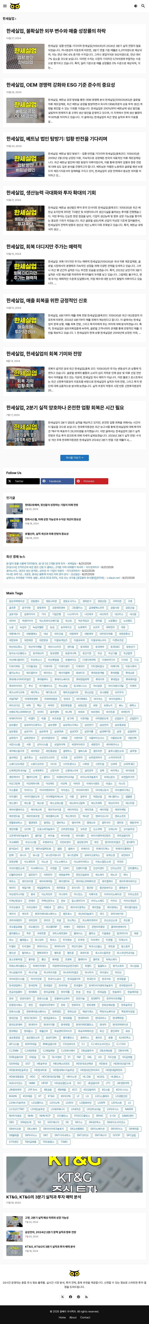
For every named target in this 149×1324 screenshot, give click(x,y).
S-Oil (113, 1115)
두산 (100, 653)
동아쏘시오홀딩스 (18, 653)
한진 (31, 1005)
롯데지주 (100, 679)
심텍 (102, 770)
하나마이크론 (50, 972)
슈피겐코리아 (95, 757)
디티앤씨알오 (97, 666)
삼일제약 (132, 731)
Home (62, 1317)
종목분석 (123, 887)
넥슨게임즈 (83, 620)
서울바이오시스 (96, 738)
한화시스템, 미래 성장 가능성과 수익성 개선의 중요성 (53, 519)
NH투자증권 (15, 1115)
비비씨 (81, 711)
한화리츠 (76, 1005)
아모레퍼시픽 (32, 783)
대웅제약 (73, 633)
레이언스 (48, 672)
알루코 (83, 796)
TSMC (64, 1141)
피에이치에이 (39, 966)
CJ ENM (13, 1050)
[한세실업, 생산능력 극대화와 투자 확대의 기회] (25, 218)
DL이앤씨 (57, 1057)
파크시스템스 (95, 946)
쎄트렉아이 (14, 777)
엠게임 (47, 822)
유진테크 (125, 855)
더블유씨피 (79, 640)
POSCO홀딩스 (82, 1115)
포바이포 (84, 952)
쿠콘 (28, 933)
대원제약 (88, 633)
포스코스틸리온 (102, 952)
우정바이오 (48, 842)
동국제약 (99, 646)
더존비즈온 (118, 640)
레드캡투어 (31, 672)
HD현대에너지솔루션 (63, 1070)
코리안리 (33, 920)
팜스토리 (125, 946)
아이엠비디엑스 (122, 790)
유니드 (23, 855)
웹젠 (59, 848)
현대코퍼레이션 (120, 1024)
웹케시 (71, 848)
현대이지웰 (49, 1024)
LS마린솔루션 (38, 1109)
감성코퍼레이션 (16, 601)
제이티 (12, 887)
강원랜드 (35, 601)
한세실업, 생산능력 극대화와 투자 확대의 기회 (51, 193)
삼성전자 (104, 725)
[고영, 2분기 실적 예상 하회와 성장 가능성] (14, 1221)
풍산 (43, 959)
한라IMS (33, 992)
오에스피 (112, 829)
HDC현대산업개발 (51, 1076)
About (73, 1317)
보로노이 (108, 705)
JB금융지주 (93, 1083)
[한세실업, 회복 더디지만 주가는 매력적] (25, 272)
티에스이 (123, 939)
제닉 (125, 874)
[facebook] (70, 1297)
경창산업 (102, 601)
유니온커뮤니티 (53, 855)
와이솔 (51, 835)
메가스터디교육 (16, 692)
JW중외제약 (15, 1089)
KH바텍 (13, 1096)
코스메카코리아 (90, 920)
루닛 (31, 685)
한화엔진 (56, 1011)
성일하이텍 (59, 744)
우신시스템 (30, 842)
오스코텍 (97, 829)
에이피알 (104, 809)
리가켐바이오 (45, 685)
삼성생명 (52, 725)
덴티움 (70, 646)
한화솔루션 (126, 1005)
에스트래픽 (96, 803)
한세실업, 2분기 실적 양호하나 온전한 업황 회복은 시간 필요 (65, 408)
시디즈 (53, 764)
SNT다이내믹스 (63, 1135)
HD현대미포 (40, 1070)
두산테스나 (36, 659)
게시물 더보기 (73, 457)
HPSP (44, 1083)
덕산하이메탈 (35, 646)
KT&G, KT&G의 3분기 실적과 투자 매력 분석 (43, 1197)
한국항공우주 (125, 985)
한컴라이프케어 (47, 1005)
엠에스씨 (91, 822)
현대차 (103, 1024)
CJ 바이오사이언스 (100, 1044)
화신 (102, 1031)
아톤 (72, 796)
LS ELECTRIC (16, 1109)
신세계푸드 (38, 770)
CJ (83, 1044)
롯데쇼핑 (130, 672)
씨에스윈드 (109, 777)
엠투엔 (120, 822)
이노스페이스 (60, 861)
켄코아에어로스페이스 (46, 913)
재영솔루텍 (64, 874)
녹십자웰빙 (38, 627)
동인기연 (86, 653)
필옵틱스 (102, 966)
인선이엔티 (98, 868)
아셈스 (109, 783)
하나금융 (134, 966)
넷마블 (98, 620)
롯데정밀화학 (82, 679)
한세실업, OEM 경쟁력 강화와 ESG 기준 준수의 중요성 (60, 85)
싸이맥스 (114, 770)
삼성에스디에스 (70, 725)
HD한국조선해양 (84, 1063)
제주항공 (61, 887)
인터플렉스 (133, 868)
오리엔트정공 (67, 829)
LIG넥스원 (117, 1102)
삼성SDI (74, 731)
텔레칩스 (24, 939)
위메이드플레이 (123, 848)
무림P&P (13, 698)
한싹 (11, 998)
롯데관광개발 (97, 672)
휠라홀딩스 (68, 1037)
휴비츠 (98, 1037)
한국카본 (63, 985)
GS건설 (112, 1057)
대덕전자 (110, 627)
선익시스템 (42, 744)
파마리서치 (59, 946)
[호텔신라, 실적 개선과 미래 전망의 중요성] (14, 537)
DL (44, 1057)
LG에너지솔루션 (17, 1102)
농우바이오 (66, 627)
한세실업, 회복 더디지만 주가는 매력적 (44, 247)
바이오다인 (14, 705)
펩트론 (70, 952)
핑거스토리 (118, 966)
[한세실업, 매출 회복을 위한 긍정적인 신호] (25, 326)
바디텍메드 (81, 698)
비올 (43, 718)
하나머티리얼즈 (70, 972)
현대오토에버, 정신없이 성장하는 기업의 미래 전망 (51, 505)
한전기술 (80, 998)
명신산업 (89, 692)
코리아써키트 (117, 913)
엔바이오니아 (101, 816)
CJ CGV (121, 1044)
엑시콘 (85, 816)
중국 (33, 894)
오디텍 (27, 829)
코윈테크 (80, 926)
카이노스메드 (97, 900)
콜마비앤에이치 (118, 926)
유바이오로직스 (92, 855)
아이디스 (28, 790)
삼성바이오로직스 (33, 725)
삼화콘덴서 (29, 738)
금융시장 (114, 607)
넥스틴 (68, 620)
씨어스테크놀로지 (89, 777)
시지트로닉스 (69, 764)
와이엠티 (80, 835)
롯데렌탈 (114, 672)
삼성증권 (13, 731)
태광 (136, 933)
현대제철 (65, 1024)
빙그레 (70, 718)
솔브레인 (13, 757)
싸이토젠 (130, 770)
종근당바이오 (106, 887)
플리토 (96, 959)
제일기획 (26, 887)
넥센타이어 (27, 620)
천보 (63, 900)
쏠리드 (47, 777)
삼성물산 (13, 725)
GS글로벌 (127, 1057)
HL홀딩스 (115, 1076)
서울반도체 (115, 738)
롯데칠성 (115, 679)
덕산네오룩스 (15, 646)
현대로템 (67, 1018)
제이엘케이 (107, 881)
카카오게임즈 (129, 900)
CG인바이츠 (69, 1044)
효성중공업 (14, 1037)
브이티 (40, 711)
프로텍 (68, 959)
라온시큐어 (131, 666)
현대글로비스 (50, 1018)
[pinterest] (78, 1297)
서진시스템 (14, 744)
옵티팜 (38, 835)
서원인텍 (132, 738)
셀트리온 (97, 751)
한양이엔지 (25, 998)
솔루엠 (133, 751)
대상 (46, 633)
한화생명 (91, 1005)
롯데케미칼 (131, 679)
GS (100, 1057)
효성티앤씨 (51, 1037)
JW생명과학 (123, 1083)
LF (78, 1096)
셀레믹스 (67, 751)
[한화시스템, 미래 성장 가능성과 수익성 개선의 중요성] (14, 523)
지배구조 (93, 894)
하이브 (118, 972)
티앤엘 (109, 939)
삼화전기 (13, 738)
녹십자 (23, 627)
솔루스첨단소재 (116, 751)
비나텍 (68, 711)
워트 (96, 842)
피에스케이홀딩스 (18, 966)
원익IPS (131, 842)
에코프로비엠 (32, 816)
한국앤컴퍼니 (15, 985)
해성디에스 (87, 1011)
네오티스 (119, 614)
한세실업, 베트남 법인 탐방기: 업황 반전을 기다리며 (56, 139)
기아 (43, 614)
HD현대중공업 (16, 1076)
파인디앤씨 (77, 946)
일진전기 (33, 874)
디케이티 (80, 666)
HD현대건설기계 (122, 1063)
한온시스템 (42, 998)
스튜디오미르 (37, 764)
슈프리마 (78, 757)
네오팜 (133, 614)
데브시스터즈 (54, 646)
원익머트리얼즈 (112, 842)
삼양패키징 (105, 731)
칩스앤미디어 (78, 900)
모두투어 (119, 692)
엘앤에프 (33, 822)
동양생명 (54, 653)
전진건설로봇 (82, 874)
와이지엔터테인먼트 (101, 835)
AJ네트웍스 (125, 1037)
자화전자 (48, 874)
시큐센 (85, 764)
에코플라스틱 (52, 816)
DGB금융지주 (16, 1057)
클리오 (92, 933)
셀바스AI (82, 751)
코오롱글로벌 (15, 926)
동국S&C (115, 646)
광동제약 (41, 607)
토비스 (53, 939)
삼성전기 (89, 725)
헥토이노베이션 (107, 1011)
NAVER (129, 1109)
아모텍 (64, 783)
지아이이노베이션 (112, 894)
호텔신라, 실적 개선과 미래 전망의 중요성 (47, 534)
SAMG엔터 (128, 1115)
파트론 (111, 946)
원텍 (27, 848)
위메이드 (85, 848)
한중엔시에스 (15, 1005)
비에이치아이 (15, 718)
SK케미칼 (134, 1128)
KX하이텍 (66, 1096)
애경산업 (97, 796)
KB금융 (48, 1089)
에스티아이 (113, 803)
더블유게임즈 (60, 640)
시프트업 (99, 764)
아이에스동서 (101, 790)
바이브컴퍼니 (115, 698)
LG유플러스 (37, 1102)
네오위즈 (104, 614)
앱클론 (129, 796)
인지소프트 (115, 868)
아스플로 (13, 790)
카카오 (113, 900)
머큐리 (133, 685)
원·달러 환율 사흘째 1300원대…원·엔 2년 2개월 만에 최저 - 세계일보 (41, 563)
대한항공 (43, 640)
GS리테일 (14, 1063)
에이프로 (89, 809)
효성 (128, 1031)
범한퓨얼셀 (66, 705)
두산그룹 (112, 653)
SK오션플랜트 (77, 1128)
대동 (123, 627)
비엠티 (32, 718)
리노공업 (63, 685)
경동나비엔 (51, 601)
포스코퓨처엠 (15, 959)
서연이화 (78, 738)
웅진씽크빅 (82, 842)
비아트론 (110, 711)
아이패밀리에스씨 (54, 796)
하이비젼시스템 (16, 979)
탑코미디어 (122, 933)
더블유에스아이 (98, 640)
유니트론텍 (72, 855)
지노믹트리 (46, 894)
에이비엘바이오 (16, 809)
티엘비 (12, 946)
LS (129, 1102)
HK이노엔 (71, 1076)
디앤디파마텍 (89, 659)
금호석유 (13, 614)
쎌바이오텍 (31, 777)
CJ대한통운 (31, 1050)
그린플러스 (77, 607)
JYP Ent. (33, 1089)
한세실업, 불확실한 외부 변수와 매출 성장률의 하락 (56, 31)
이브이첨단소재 (16, 868)
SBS (11, 1122)
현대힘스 (28, 1031)
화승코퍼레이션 (85, 1031)
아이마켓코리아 (47, 790)
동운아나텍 (70, 653)
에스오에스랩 (56, 803)
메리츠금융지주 (70, 692)
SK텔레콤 (14, 1135)
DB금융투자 (87, 1050)
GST (28, 1063)
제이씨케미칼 (45, 881)
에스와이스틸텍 (77, 803)
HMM (32, 1083)
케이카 (12, 913)
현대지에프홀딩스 (84, 1024)
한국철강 (48, 985)
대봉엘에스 (31, 633)
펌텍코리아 (42, 952)
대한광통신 (124, 633)
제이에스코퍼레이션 (86, 881)
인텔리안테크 (15, 874)
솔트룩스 (28, 757)
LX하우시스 (113, 1109)
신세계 (113, 764)
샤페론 (64, 738)
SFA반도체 (25, 1122)
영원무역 (134, 822)
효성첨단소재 (32, 1037)
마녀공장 (97, 685)
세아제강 (35, 751)
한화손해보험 (108, 1005)
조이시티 (76, 887)
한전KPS (95, 998)
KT (40, 1096)
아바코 (76, 783)
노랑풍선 (112, 620)
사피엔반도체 (101, 718)
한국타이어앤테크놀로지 (101, 985)
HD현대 (103, 1063)
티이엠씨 (26, 946)
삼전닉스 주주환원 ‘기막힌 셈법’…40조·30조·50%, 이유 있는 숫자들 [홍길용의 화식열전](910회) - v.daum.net (63, 577)
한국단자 (91, 979)
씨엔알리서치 (127, 777)
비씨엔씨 (95, 711)
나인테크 (88, 614)
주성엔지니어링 (16, 894)
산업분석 (119, 718)
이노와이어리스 (81, 861)
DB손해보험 (106, 1050)
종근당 (90, 887)
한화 (63, 1005)
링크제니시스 (80, 685)
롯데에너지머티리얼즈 (20, 679)
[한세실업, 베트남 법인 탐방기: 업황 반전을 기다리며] (25, 164)
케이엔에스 (112, 907)
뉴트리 (96, 627)
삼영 (119, 731)
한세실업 (101, 992)
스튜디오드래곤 (16, 764)
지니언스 (78, 894)
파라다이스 (42, 946)
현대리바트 (83, 1018)
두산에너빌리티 (16, 659)
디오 (136, 659)
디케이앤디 (64, 666)
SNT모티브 (82, 1135)
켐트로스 (67, 913)
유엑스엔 (110, 855)
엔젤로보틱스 (15, 822)
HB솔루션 (42, 1063)
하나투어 (89, 972)
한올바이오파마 (62, 998)
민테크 (67, 698)
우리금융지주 (123, 835)
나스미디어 (72, 614)
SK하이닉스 (31, 1135)
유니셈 (36, 855)
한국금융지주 (73, 979)
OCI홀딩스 (62, 1115)
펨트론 (57, 952)
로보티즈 (80, 672)
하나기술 (33, 972)
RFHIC (99, 1115)
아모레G (50, 783)
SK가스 (78, 1122)
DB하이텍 (123, 1050)
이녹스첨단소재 (103, 861)
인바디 (66, 868)
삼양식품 (88, 731)
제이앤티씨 (64, 881)
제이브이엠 (27, 881)
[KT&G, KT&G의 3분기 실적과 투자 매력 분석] (74, 1174)
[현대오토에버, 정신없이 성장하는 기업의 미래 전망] (14, 508)
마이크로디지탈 (116, 685)
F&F (79, 1057)
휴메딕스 (84, 1037)
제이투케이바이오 (128, 881)
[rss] (86, 1297)
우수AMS (14, 842)
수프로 (64, 757)
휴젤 (110, 1037)
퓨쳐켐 (55, 959)
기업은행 (56, 614)
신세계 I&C (129, 764)
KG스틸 (106, 1089)
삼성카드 (28, 731)
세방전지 (95, 744)
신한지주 (54, 770)
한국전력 (33, 985)
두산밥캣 (127, 653)
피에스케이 (111, 959)
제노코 (113, 874)
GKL (89, 1057)
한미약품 (65, 992)
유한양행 (13, 861)
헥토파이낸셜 (127, 1011)
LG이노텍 (54, 1102)
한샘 (78, 992)
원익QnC (14, 848)
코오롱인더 (34, 926)
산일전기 (134, 718)
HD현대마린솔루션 (18, 1070)
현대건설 (13, 1018)
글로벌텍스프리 (96, 607)
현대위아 (33, 1024)
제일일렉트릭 (43, 887)
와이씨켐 (65, 835)
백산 (39, 705)
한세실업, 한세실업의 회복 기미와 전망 (44, 354)
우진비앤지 (65, 842)
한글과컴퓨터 (15, 992)
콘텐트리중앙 (98, 926)
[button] (5, 6)
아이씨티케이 (82, 790)
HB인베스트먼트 (61, 1063)
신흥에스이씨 (71, 770)
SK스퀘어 (32, 1128)
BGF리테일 (31, 1044)
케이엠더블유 (130, 907)
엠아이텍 (76, 822)
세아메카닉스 (112, 744)
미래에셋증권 (50, 698)
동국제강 (84, 646)
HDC (32, 1076)
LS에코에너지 (58, 1109)
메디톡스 (35, 692)
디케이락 (48, 666)
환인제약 (114, 1031)
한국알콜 (121, 979)
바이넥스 (98, 698)
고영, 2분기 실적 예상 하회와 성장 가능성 (47, 1217)
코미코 (47, 920)
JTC (108, 1083)
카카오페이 (31, 907)
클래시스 (78, 933)
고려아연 (117, 601)
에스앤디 (13, 803)
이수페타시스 (37, 868)
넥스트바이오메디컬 (49, 620)
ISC (79, 1083)
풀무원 (32, 959)
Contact (85, 1317)
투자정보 (67, 939)
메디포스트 (51, 692)
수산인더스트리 (47, 757)
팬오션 (12, 952)
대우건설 (58, 633)
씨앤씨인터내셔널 (65, 777)
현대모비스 (100, 1018)
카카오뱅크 (14, 907)
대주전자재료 (106, 633)
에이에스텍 (36, 809)
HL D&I (87, 1076)
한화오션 (71, 1011)
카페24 (47, 907)
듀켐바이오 (70, 659)
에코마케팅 (120, 809)
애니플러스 (113, 796)
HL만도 (100, 1076)
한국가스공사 (54, 979)
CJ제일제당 (49, 1050)
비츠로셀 (56, 718)
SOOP (116, 1135)
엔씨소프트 (120, 816)
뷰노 (121, 705)
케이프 (25, 913)
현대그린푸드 (30, 1018)
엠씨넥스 (61, 822)
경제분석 (86, 601)
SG (39, 1122)
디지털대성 (31, 666)
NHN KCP (45, 1115)
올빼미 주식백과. (68, 1311)
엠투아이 (106, 822)
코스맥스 (71, 920)
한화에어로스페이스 (36, 1011)
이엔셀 (53, 868)
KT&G (51, 1096)
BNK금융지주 (50, 1044)
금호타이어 (29, 614)
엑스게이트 (70, 816)
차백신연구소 (48, 900)
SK (67, 1122)
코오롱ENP (51, 926)
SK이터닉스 (117, 1128)
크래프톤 (41, 933)
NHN (30, 1115)
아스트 (122, 783)
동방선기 (130, 646)
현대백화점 (118, 1018)
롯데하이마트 (15, 685)
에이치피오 (72, 809)
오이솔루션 (128, 829)
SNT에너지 (100, 1135)
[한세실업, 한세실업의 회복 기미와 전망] (25, 379)
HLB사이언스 (16, 1083)
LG (87, 1096)
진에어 (32, 900)
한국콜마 (78, 985)
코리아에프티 (15, 920)
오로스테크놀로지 (46, 829)
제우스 (12, 881)
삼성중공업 (120, 725)
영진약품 (13, 829)
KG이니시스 (122, 1089)
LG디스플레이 (102, 1096)
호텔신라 (43, 1031)
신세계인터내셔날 (18, 770)
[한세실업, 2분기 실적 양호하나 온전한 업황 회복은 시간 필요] (25, 433)
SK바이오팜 (15, 1128)
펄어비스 (26, 952)
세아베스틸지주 (16, 751)
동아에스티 (38, 653)
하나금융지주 (15, 972)
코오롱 (126, 920)
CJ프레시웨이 (68, 1050)
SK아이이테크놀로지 (53, 1128)
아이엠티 (13, 796)
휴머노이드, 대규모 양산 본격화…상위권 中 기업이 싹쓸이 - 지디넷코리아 (43, 570)
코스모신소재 (110, 920)
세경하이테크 (78, 744)
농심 (52, 627)
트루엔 (81, 939)
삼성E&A (58, 731)
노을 (11, 627)
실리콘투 (89, 770)
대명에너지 (14, 633)
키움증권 (106, 933)
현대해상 (13, 1031)
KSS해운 (27, 1096)
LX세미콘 (75, 1109)
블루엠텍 (54, 711)
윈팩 (11, 855)
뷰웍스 (133, 705)
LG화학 (101, 1102)
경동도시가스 (69, 601)
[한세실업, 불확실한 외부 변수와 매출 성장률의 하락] (25, 56)
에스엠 (40, 803)
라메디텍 (114, 666)
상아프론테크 (48, 738)
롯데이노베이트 (62, 679)
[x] (62, 1297)
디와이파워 (14, 666)
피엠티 (88, 966)
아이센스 (65, 790)
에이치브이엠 (54, 809)
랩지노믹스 (14, 672)
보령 (95, 705)
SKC (45, 1135)
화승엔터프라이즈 (63, 1031)
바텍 (28, 705)
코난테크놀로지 (85, 913)
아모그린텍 (14, 783)
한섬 (89, 992)
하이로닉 (104, 972)
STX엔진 (13, 1141)
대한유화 (13, 640)
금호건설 (130, 607)
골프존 (12, 607)
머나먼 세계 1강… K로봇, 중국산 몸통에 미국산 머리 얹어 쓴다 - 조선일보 (43, 574)
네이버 (12, 620)
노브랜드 (127, 620)
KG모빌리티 (90, 1089)
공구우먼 (26, 607)
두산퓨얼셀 (53, 659)
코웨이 (67, 926)
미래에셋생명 (31, 698)
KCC (74, 1089)
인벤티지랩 (81, 868)
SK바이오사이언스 (116, 1122)
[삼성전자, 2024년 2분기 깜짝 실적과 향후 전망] (14, 1236)
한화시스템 (14, 1011)
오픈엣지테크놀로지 (19, 835)
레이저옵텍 (64, 672)
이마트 (120, 861)
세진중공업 (51, 751)
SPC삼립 (131, 1135)
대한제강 (28, 640)
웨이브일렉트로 (43, 848)
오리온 (83, 829)
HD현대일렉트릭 (114, 1070)
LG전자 (69, 1102)
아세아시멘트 (92, 783)
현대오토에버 (15, 1024)
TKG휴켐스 (48, 1141)
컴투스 (60, 907)
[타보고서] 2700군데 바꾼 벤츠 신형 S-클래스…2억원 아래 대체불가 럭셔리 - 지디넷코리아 (52, 567)
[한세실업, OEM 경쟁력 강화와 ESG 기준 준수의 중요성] (25, 110)
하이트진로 (36, 979)
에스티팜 (130, 803)
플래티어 (82, 959)
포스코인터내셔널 (125, 952)
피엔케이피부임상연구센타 (65, 966)
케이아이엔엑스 (78, 907)
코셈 (59, 920)
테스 (11, 939)
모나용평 (104, 692)
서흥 (28, 744)
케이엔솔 (96, 907)
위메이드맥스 (102, 848)
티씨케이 (95, 939)
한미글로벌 (49, 992)
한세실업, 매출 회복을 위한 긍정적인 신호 (46, 300)
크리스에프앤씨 (59, 933)
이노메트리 (29, 861)
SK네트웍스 (95, 1122)
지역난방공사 (15, 900)
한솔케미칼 (133, 992)
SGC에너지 (53, 1122)
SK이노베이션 (97, 1128)
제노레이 (99, 874)
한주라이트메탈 (114, 998)
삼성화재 (43, 731)
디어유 (124, 659)
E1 (69, 1057)
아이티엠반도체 (31, 796)
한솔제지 (116, 992)
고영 (130, 601)
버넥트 (51, 705)
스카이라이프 (114, 757)
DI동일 (32, 1057)
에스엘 (27, 803)
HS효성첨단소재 (63, 1083)
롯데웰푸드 (42, 679)
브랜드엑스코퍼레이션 (20, 711)
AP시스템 (14, 1044)
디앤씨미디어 (108, 659)
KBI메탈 (62, 1089)
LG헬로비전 (85, 1102)
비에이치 (125, 711)
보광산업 (82, 705)
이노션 (44, 861)
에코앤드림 (14, 816)
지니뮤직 (63, 894)
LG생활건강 (121, 1096)
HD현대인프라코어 (89, 1070)
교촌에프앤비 (58, 607)
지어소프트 (133, 894)
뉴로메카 (82, 627)
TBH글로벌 (30, 1141)
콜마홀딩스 (14, 933)
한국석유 (106, 979)
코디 (102, 913)
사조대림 (84, 718)
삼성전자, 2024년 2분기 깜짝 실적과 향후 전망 (50, 1232)
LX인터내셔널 (94, 1109)
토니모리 (39, 939)
